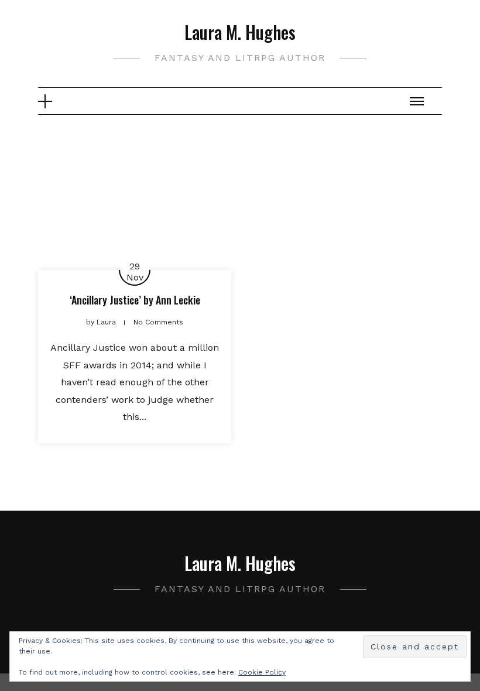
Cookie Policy (262, 672)
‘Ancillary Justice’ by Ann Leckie (135, 299)
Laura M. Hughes (240, 32)
